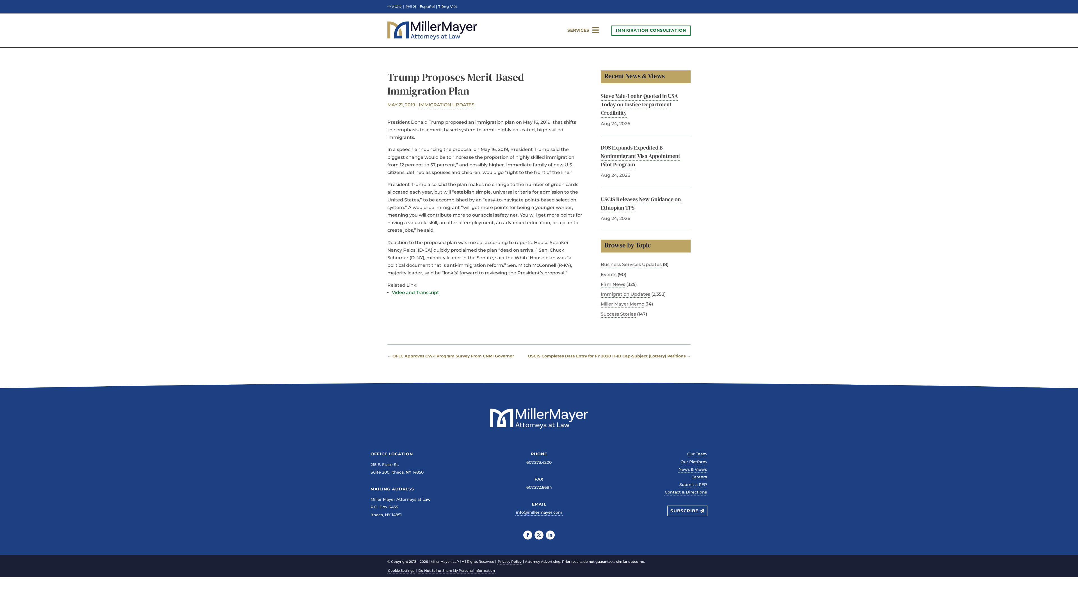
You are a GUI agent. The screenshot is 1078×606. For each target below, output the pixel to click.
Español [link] (427, 6)
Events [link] (608, 274)
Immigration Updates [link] (446, 104)
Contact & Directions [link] (686, 492)
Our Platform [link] (693, 461)
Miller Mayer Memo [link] (622, 304)
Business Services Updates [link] (631, 264)
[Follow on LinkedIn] (550, 535)
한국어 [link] (410, 6)
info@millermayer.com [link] (539, 512)
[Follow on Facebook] (527, 535)
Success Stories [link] (618, 314)
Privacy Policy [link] (510, 561)
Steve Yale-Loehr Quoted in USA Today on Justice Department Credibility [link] (639, 104)
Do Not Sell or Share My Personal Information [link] (456, 570)
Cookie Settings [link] (401, 570)
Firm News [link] (613, 284)
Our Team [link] (697, 453)
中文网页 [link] (394, 6)
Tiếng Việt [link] (447, 6)
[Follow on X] (539, 535)
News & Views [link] (693, 469)
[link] (432, 38)
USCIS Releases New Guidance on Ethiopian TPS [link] (641, 203)
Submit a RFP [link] (693, 484)
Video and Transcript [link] (415, 292)
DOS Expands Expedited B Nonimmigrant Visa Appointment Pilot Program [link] (640, 156)
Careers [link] (699, 476)
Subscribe (684, 510)
